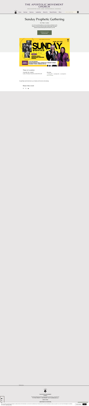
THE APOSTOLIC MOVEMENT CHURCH (44, 5)
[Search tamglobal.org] (78, 12)
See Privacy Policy (9, 404)
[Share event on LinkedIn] (28, 88)
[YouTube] (1, 398)
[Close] (87, 404)
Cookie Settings (78, 404)
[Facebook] (1, 400)
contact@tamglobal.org (54, 397)
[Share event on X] (25, 88)
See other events (44, 33)
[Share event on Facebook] (23, 88)
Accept (84, 404)
